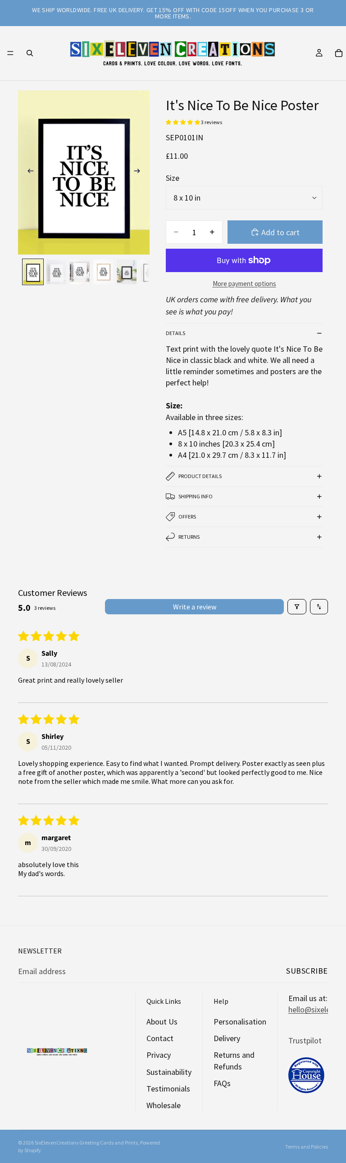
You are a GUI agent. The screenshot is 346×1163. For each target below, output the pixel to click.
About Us (162, 1021)
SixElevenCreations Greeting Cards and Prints (86, 1142)
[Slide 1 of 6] (33, 271)
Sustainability (168, 1071)
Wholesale (163, 1105)
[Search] (30, 53)
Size (172, 178)
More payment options (244, 283)
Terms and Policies (306, 1146)
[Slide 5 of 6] (127, 271)
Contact (159, 1038)
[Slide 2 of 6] (56, 271)
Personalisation (240, 1021)
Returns (189, 536)
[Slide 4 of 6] (103, 271)
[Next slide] (140, 173)
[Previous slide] (28, 173)
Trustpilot (305, 1040)
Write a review (194, 606)
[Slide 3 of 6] (80, 271)
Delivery (227, 1038)
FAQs (222, 1083)
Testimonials (168, 1088)
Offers (187, 516)
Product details (200, 476)
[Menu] (10, 53)
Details (175, 333)
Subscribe (307, 971)
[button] (183, 122)
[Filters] (296, 606)
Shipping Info (195, 496)
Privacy (158, 1055)
